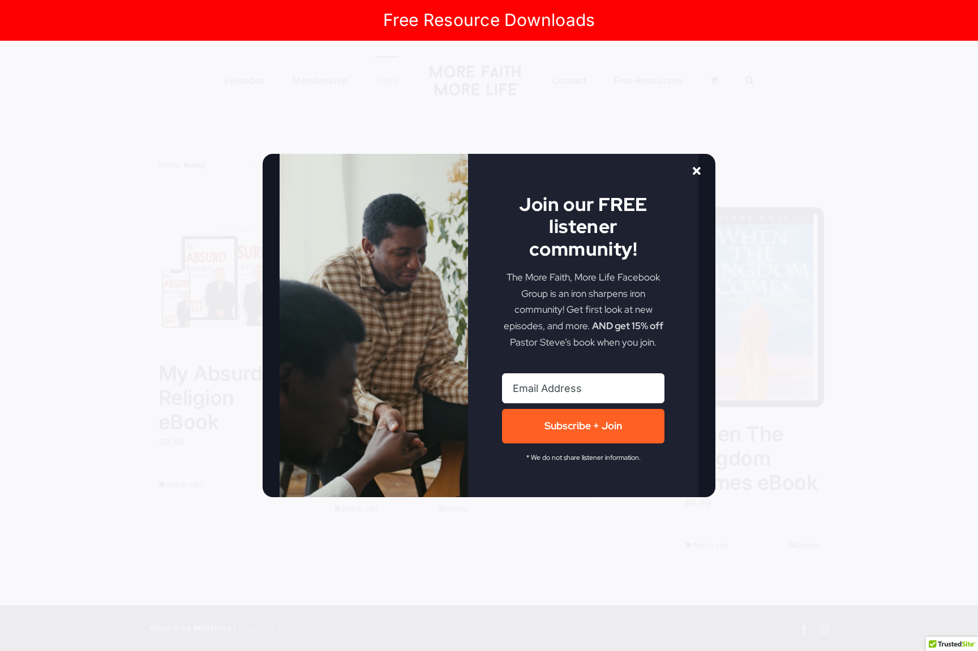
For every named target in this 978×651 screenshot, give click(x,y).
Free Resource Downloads (489, 20)
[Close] (696, 171)
